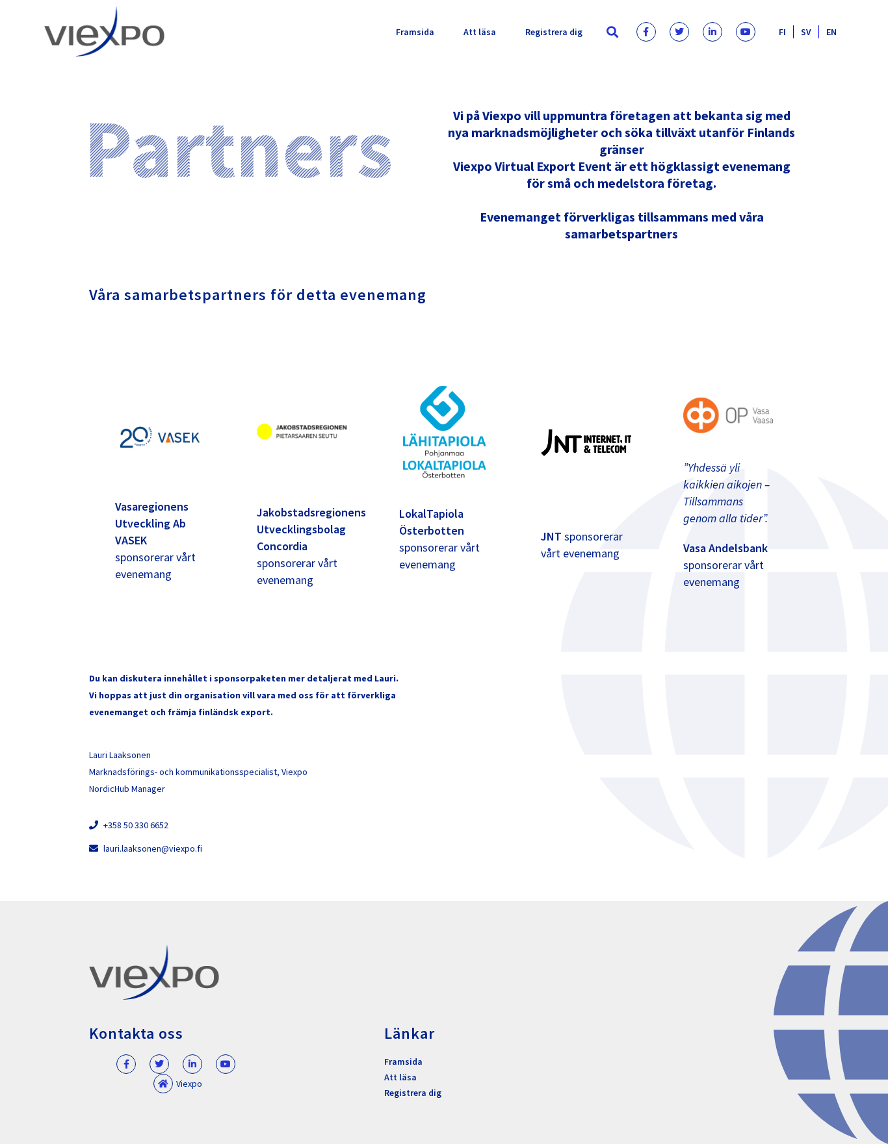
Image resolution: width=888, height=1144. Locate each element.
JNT (551, 536)
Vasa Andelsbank (725, 547)
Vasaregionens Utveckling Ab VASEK (152, 523)
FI (782, 32)
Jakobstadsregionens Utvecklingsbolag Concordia (311, 529)
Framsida (415, 32)
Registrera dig (553, 32)
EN (831, 32)
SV (806, 32)
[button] (612, 31)
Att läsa (480, 32)
